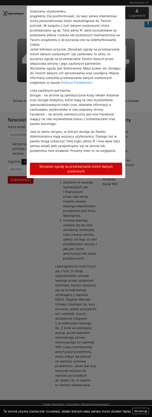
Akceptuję (140, 411)
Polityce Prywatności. (77, 83)
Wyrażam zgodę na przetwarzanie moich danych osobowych (76, 168)
